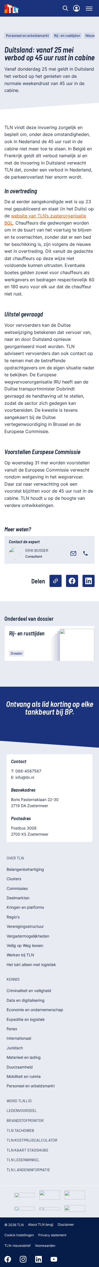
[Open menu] (89, 8)
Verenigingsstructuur (25, 926)
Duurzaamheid (20, 1067)
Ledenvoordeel (22, 1110)
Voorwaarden (45, 1245)
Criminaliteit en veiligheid (29, 990)
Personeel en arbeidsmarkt (27, 36)
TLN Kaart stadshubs (27, 1150)
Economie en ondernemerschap (35, 1009)
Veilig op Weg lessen (25, 945)
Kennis (13, 979)
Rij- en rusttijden (67, 36)
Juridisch (15, 1047)
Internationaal (19, 1038)
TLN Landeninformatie (28, 1169)
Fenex (12, 1028)
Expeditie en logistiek (26, 1019)
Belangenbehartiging (25, 869)
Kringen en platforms (25, 907)
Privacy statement (52, 1235)
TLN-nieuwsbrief (17, 1245)
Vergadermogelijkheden (28, 936)
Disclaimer (66, 1224)
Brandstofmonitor (25, 1120)
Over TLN (15, 858)
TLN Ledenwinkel (23, 1159)
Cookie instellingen (19, 1235)
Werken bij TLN (20, 954)
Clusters (14, 878)
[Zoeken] (65, 8)
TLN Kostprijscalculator (32, 1140)
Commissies (17, 888)
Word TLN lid (19, 1100)
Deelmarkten (18, 897)
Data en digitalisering (26, 1000)
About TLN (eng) (40, 1224)
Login (76, 8)
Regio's (13, 917)
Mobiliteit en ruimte (24, 1076)
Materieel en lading (24, 1057)
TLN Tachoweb (20, 1130)
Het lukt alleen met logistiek (31, 964)
